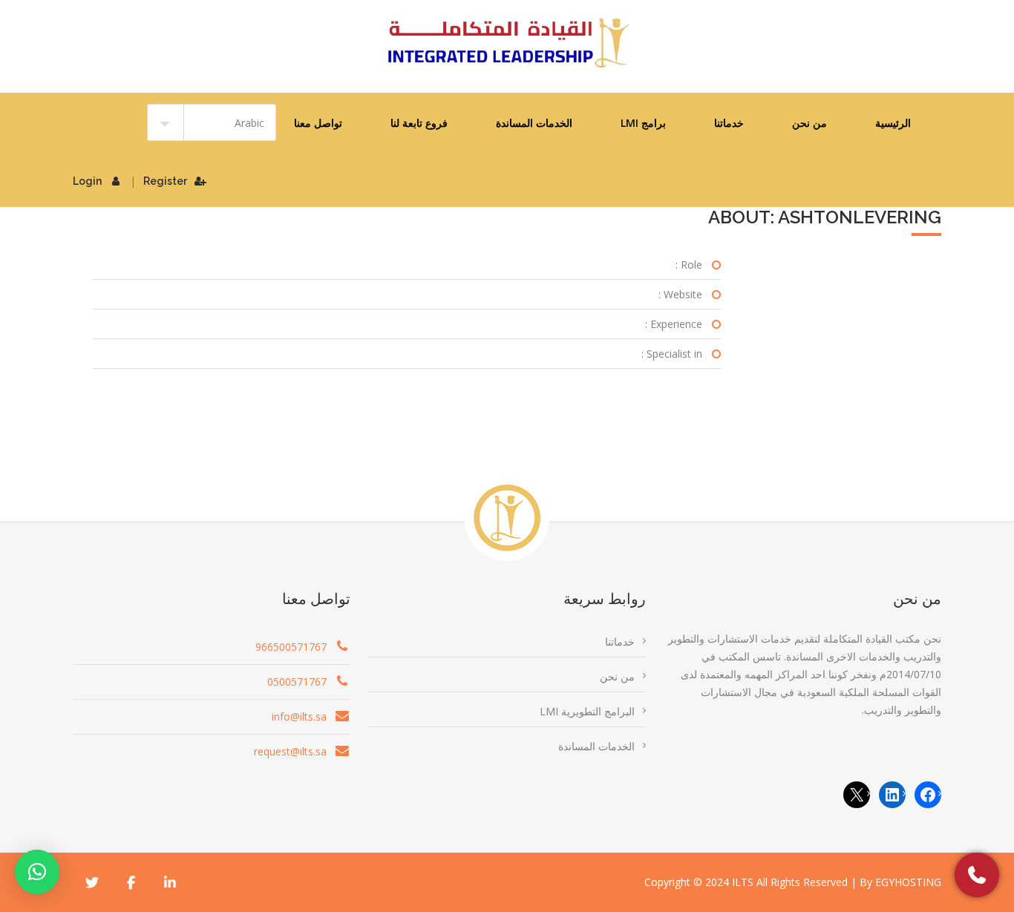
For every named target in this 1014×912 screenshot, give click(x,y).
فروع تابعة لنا (419, 123)
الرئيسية (893, 123)
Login (87, 181)
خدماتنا (729, 123)
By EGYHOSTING (900, 882)
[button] (37, 872)
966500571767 (291, 647)
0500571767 (297, 682)
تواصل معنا (318, 123)
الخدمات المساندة (534, 123)
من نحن (809, 123)
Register (165, 181)
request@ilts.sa (290, 751)
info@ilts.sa (299, 716)
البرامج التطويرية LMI (587, 711)
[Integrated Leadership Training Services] (507, 43)
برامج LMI (643, 123)
